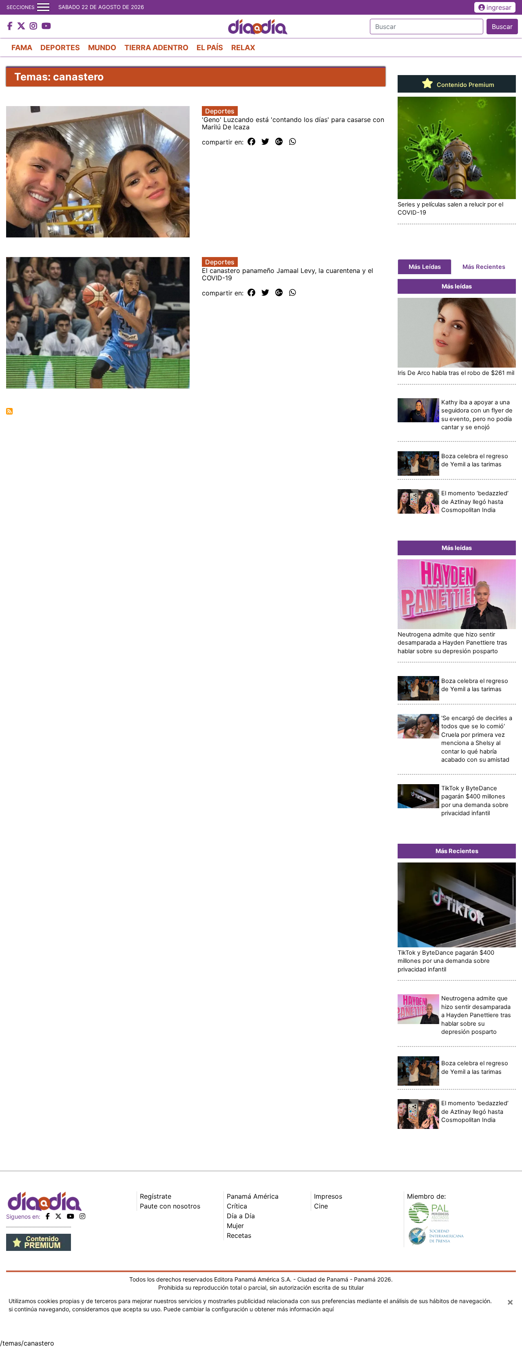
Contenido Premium (464, 85)
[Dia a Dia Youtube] (46, 26)
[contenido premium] (38, 1241)
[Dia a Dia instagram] (34, 26)
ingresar (499, 7)
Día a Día (241, 1216)
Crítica (237, 1206)
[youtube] (70, 1216)
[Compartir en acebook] (251, 142)
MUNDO (102, 47)
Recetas (239, 1235)
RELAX (243, 47)
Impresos (328, 1196)
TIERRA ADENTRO (156, 47)
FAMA (21, 47)
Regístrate (155, 1196)
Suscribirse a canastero (9, 411)
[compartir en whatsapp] (292, 142)
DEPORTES (60, 47)
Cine (321, 1206)
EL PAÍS (210, 47)
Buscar (502, 26)
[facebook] (48, 1216)
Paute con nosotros (170, 1206)
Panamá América (253, 1196)
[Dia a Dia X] (22, 26)
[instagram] (82, 1216)
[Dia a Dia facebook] (11, 26)
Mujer (235, 1226)
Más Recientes (483, 266)
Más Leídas (425, 266)
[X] (58, 1216)
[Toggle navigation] (43, 7)
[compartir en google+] (279, 142)
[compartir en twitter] (265, 142)
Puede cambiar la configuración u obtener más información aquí (249, 1309)
